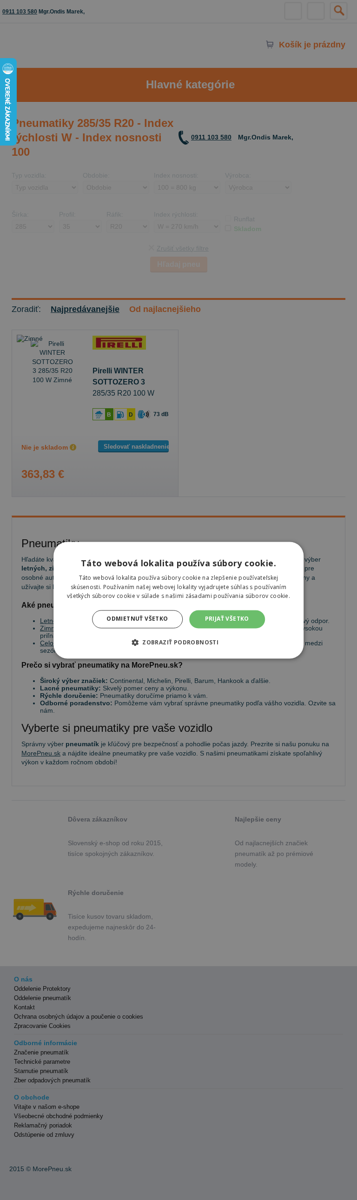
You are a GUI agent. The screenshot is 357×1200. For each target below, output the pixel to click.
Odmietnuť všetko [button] (137, 619)
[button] (178, 642)
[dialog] (178, 600)
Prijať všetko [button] (227, 619)
